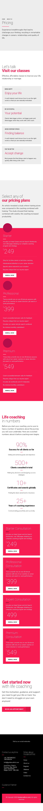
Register (26, 766)
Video (25, 773)
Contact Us (27, 776)
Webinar (26, 769)
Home (3, 19)
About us (9, 19)
